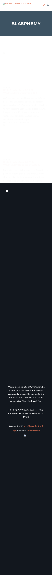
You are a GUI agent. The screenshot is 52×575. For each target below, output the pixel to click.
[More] (48, 5)
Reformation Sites (33, 431)
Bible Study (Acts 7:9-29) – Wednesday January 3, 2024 (20, 91)
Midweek (6, 87)
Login (14, 431)
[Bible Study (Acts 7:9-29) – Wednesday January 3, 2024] (26, 69)
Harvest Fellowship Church (33, 426)
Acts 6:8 (28, 180)
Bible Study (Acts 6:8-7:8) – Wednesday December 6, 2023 (21, 163)
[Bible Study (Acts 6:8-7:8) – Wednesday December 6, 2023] (26, 141)
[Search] (44, 5)
